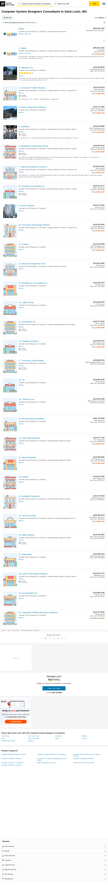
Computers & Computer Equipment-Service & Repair (63, 518)
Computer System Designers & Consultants (32, 31)
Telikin (21, 29)
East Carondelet (33, 738)
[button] (103, 4)
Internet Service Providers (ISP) (83, 762)
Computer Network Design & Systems (59, 129)
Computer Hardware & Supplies (12, 765)
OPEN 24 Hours (31, 22)
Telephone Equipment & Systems (77, 51)
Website (21, 34)
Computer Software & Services (56, 31)
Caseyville (58, 736)
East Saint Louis (33, 736)
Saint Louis (15, 630)
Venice (57, 738)
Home (3, 630)
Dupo (3, 738)
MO (9, 630)
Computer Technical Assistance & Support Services (87, 755)
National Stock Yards (8, 741)
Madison (85, 736)
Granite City (5, 736)
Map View (9, 17)
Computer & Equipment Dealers (83, 758)
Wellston (31, 741)
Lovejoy (84, 738)
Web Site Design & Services (46, 762)
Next (65, 638)
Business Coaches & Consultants (12, 762)
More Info (28, 34)
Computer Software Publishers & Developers (61, 324)
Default (101, 18)
